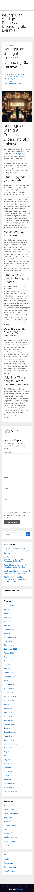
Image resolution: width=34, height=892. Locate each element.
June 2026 (8, 613)
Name (6, 477)
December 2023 (10, 732)
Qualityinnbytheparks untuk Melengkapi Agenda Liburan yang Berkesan (17, 551)
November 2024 (10, 688)
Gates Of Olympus (11, 813)
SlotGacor (19, 76)
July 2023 (8, 752)
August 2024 (9, 700)
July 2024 (8, 704)
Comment (8, 452)
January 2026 (9, 633)
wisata (6, 845)
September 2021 (10, 791)
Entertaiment (9, 809)
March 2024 (8, 720)
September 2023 (10, 744)
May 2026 (8, 617)
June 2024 (8, 708)
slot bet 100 (8, 833)
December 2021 (10, 783)
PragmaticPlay (10, 76)
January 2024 (9, 728)
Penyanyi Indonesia (11, 825)
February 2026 (9, 629)
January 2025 (9, 681)
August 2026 (9, 605)
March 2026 (8, 625)
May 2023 (8, 760)
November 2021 (10, 787)
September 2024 (10, 696)
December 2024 (10, 685)
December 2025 (10, 637)
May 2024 (8, 712)
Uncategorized (9, 45)
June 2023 (8, 756)
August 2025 (9, 653)
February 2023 (9, 768)
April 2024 (8, 716)
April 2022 (8, 772)
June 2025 (8, 661)
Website (6, 499)
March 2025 (8, 673)
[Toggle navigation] (5, 5)
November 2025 (10, 641)
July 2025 (7, 657)
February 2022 (9, 779)
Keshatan (7, 821)
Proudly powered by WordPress (14, 887)
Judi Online (8, 817)
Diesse (20, 74)
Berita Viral (8, 805)
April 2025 (8, 669)
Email (6, 488)
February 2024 (9, 724)
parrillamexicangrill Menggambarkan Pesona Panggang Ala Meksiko (13, 559)
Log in (6, 859)
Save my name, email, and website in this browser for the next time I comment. (17, 515)
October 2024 (9, 692)
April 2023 (8, 764)
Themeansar (20, 889)
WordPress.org (9, 871)
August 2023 (9, 748)
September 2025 (10, 649)
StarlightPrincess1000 (13, 84)
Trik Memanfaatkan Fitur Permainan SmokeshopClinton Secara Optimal (15, 579)
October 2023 (9, 740)
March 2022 (8, 775)
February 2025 (9, 677)
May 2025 (8, 665)
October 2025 (9, 645)
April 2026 (8, 621)
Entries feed (8, 863)
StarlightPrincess (11, 81)
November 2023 (10, 736)
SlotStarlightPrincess (12, 79)
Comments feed (10, 867)
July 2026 (8, 609)
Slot (5, 829)
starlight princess (21, 154)
